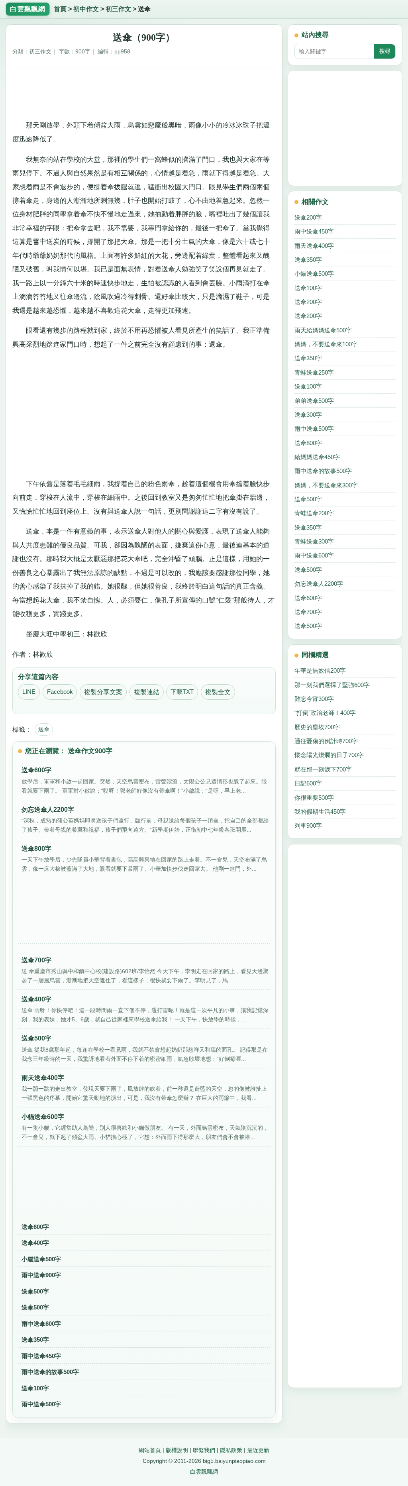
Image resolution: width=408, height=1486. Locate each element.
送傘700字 (308, 612)
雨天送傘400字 (314, 245)
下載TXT (182, 692)
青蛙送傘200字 (314, 513)
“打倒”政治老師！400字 (325, 712)
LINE (28, 692)
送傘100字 (35, 1388)
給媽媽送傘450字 (317, 456)
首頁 (60, 9)
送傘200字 (308, 217)
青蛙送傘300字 (314, 541)
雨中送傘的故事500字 (50, 1371)
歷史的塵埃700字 (317, 727)
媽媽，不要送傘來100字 (326, 344)
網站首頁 (150, 1450)
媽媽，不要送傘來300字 (326, 485)
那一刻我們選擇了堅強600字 (332, 684)
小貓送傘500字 (41, 1259)
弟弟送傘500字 (314, 400)
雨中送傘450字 (41, 1356)
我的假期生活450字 (320, 811)
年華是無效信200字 (320, 670)
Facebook (60, 692)
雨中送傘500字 (41, 1404)
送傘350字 (35, 1339)
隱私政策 (231, 1450)
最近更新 (258, 1450)
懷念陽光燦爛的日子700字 (329, 755)
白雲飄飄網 (204, 1471)
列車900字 (308, 825)
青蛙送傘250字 (314, 372)
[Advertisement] (144, 92)
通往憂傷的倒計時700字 (326, 741)
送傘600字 (35, 1226)
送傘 (43, 729)
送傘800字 (308, 443)
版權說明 (177, 1450)
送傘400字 (35, 1242)
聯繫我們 (204, 1450)
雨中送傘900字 (41, 1275)
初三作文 (118, 9)
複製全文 (218, 692)
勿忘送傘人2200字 (318, 583)
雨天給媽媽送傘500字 (323, 330)
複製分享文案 (103, 692)
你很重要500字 (314, 797)
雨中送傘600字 (41, 1323)
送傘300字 (308, 414)
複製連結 (146, 692)
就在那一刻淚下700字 (323, 769)
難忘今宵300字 (314, 698)
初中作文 (86, 9)
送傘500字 (35, 1291)
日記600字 (308, 783)
